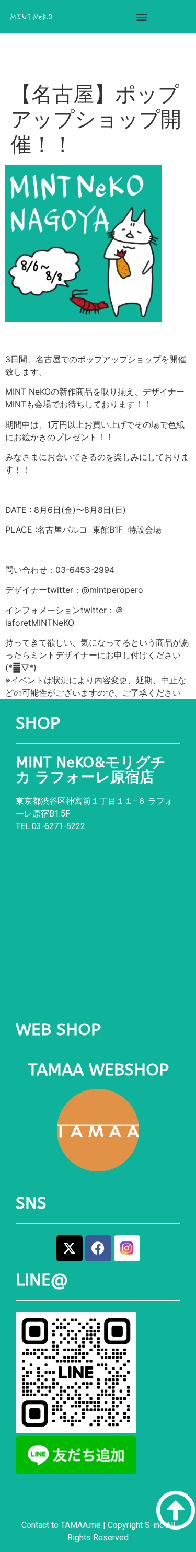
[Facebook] (98, 1248)
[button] (141, 16)
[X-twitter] (69, 1248)
